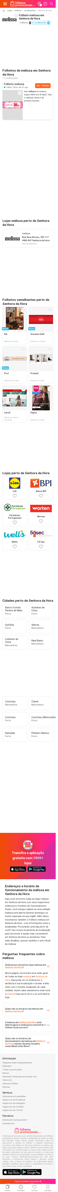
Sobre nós (7, 1080)
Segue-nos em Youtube (13, 1107)
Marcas (5, 1073)
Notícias (6, 1087)
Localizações (30, 10)
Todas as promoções (12, 1069)
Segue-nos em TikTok (12, 1110)
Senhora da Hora (13, 967)
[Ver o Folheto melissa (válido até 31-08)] (13, 105)
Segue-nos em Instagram (13, 1103)
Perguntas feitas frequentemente (17, 1063)
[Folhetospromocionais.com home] (22, 4)
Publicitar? (7, 1066)
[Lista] (45, 3)
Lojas (9, 10)
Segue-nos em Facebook (13, 1100)
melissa (18, 10)
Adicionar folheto (10, 1083)
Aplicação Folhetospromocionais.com (19, 1076)
